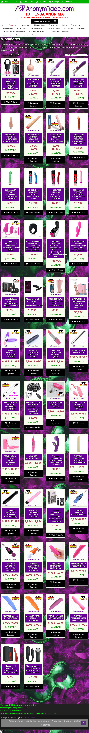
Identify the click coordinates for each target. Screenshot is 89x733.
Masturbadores (39, 25)
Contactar (78, 721)
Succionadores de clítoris (11, 35)
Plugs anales (53, 25)
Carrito (67, 721)
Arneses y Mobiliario (31, 35)
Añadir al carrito (12, 102)
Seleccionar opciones (34, 104)
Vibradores (12, 25)
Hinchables (81, 28)
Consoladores (25, 25)
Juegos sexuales (36, 28)
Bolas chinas (75, 25)
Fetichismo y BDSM (53, 28)
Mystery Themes (30, 718)
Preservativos (22, 28)
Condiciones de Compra (37, 721)
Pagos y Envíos (15, 721)
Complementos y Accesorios (59, 32)
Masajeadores (8, 28)
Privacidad (56, 721)
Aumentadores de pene (37, 32)
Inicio (2, 25)
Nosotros (45, 725)
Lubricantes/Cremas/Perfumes (14, 32)
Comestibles (68, 28)
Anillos (64, 25)
